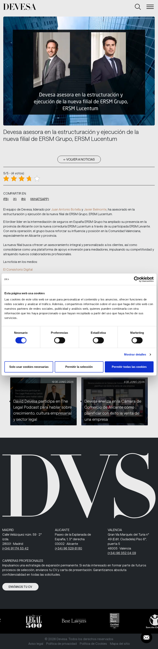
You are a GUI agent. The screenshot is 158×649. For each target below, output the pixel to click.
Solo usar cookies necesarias (29, 366)
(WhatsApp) (39, 199)
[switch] (59, 340)
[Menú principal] (150, 7)
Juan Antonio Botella (66, 209)
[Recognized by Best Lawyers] (70, 621)
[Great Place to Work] (110, 621)
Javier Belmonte (95, 209)
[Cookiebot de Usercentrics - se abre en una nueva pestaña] (137, 279)
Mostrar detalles (135, 354)
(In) (23, 199)
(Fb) (5, 199)
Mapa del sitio (120, 643)
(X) (15, 199)
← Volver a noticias (79, 159)
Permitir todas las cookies (129, 366)
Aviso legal (35, 643)
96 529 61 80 (68, 548)
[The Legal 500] (30, 621)
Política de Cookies (93, 643)
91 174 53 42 (15, 548)
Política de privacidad (61, 643)
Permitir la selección (79, 366)
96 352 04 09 (122, 553)
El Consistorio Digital (18, 269)
